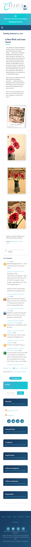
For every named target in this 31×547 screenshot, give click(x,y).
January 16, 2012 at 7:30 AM (15, 320)
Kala (8, 311)
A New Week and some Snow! (15, 41)
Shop (14, 517)
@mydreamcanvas (15, 22)
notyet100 (10, 343)
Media (27, 517)
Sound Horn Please (13, 350)
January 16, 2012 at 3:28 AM (15, 294)
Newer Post (7, 368)
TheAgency (10, 415)
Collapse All (16, 378)
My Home (21, 517)
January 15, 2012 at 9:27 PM (15, 271)
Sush (8, 296)
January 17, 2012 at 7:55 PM (15, 365)
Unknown (10, 333)
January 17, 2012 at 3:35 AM (15, 348)
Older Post (23, 368)
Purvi (8, 261)
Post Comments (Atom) (19, 372)
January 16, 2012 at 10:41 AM (15, 330)
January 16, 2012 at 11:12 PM (15, 340)
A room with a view (12, 323)
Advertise (15, 522)
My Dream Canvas (12, 410)
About (9, 517)
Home (17, 368)
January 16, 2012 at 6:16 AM (15, 308)
